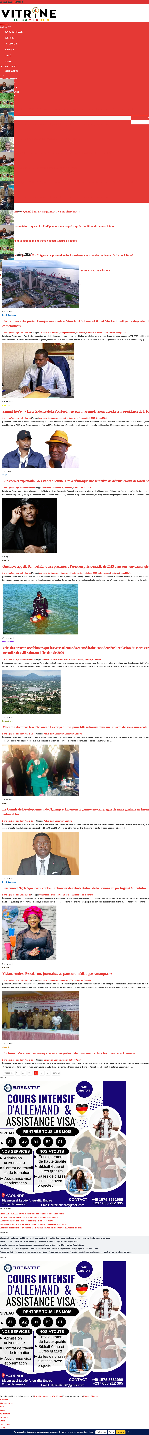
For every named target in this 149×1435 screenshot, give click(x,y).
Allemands (47, 659)
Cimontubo (44, 895)
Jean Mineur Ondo (28, 734)
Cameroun (80, 333)
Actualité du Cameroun (49, 333)
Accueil (3, 1407)
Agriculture (5, 1414)
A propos (4, 1400)
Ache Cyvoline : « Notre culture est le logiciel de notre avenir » (27, 1221)
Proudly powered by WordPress (48, 1396)
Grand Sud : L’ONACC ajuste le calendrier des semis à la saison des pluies (32, 1214)
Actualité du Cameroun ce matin (53, 418)
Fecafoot (68, 488)
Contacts (4, 1417)
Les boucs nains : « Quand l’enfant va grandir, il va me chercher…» (40, 124)
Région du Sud (68, 1060)
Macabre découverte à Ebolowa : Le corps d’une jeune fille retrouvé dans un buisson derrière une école (74, 727)
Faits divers (7, 721)
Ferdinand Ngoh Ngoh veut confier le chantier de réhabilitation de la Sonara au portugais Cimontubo (74, 888)
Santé (5, 803)
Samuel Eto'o (102, 418)
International (8, 642)
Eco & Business (9, 315)
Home (2, 1428)
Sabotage (88, 659)
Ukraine (97, 659)
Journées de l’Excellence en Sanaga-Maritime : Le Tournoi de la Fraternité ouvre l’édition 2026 (41, 1228)
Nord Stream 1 (70, 659)
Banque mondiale (67, 333)
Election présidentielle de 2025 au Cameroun (89, 573)
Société (5, 1047)
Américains (58, 659)
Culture (5, 560)
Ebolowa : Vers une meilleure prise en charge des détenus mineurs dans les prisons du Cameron (69, 1053)
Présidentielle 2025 (86, 418)
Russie (80, 659)
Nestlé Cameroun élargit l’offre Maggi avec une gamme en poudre (29, 1217)
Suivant (56, 1073)
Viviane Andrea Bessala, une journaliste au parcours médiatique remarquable (57, 973)
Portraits (6, 967)
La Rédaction (25, 333)
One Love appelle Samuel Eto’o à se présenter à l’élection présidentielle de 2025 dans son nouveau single (75, 566)
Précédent (9, 1073)
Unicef (78, 1060)
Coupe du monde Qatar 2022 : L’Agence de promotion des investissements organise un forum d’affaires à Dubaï (66, 94)
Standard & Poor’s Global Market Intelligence (106, 333)
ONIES (76, 488)
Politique (6, 405)
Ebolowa (78, 734)
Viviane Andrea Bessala (80, 980)
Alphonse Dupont (27, 488)
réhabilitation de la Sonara (81, 895)
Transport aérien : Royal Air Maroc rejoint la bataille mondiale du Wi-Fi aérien (33, 1224)
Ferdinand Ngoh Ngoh (59, 895)
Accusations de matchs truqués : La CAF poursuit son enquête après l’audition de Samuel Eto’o (57, 138)
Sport (4, 475)
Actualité (5, 27)
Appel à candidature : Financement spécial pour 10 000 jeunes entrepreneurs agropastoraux (55, 109)
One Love (114, 573)
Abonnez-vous (6, 1403)
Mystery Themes (90, 1396)
